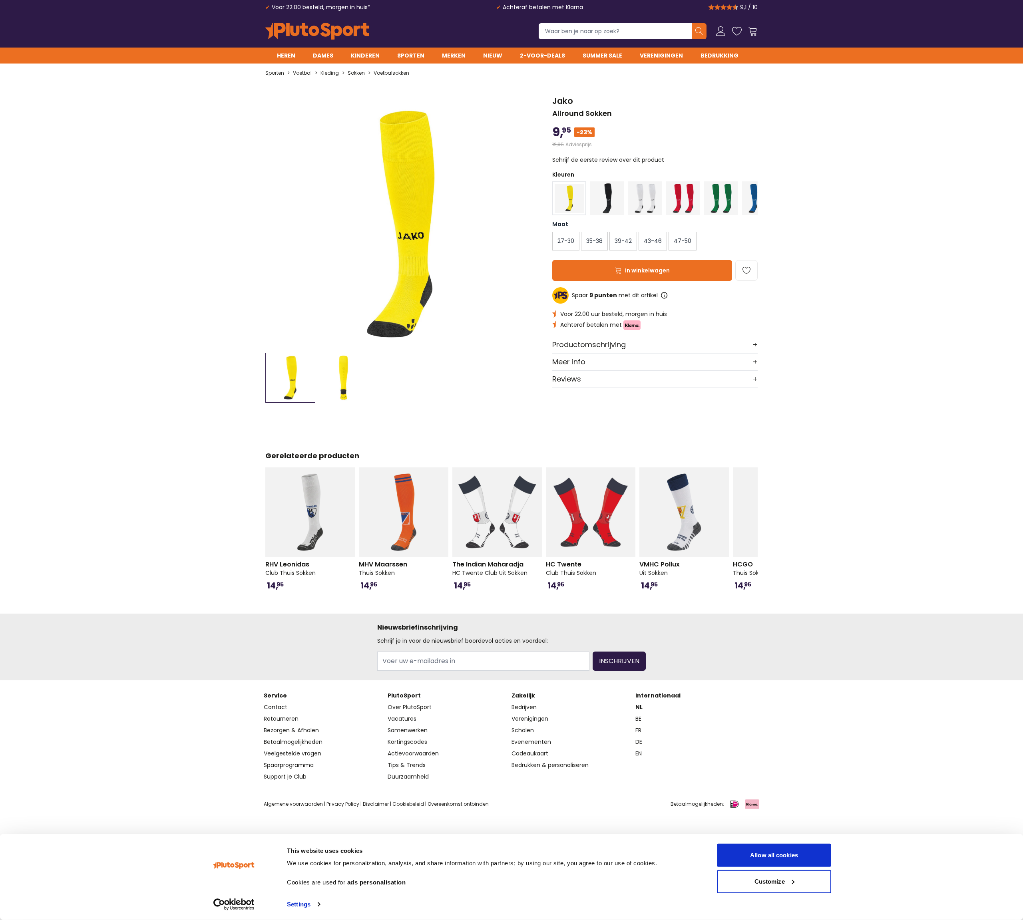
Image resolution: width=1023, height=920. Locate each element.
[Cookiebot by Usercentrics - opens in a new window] (234, 904)
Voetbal (302, 73)
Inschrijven (619, 661)
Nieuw (492, 56)
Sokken (356, 73)
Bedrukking (719, 56)
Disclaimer (376, 804)
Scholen (523, 730)
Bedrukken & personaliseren (550, 765)
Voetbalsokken (391, 73)
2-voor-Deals (542, 56)
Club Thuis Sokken (290, 568)
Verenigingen (661, 56)
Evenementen (531, 742)
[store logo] (317, 31)
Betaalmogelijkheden (293, 742)
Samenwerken (408, 730)
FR (638, 730)
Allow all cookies (774, 855)
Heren (286, 56)
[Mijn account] (721, 31)
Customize (769, 881)
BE (638, 719)
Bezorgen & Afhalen (291, 730)
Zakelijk (523, 695)
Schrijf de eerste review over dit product (608, 160)
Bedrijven (524, 707)
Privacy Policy (342, 804)
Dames (323, 56)
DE (638, 742)
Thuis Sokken (383, 568)
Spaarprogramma (289, 765)
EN (638, 753)
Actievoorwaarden (413, 753)
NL (639, 707)
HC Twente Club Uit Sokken (489, 568)
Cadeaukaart (530, 753)
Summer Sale (602, 56)
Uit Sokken (659, 568)
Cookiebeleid (408, 804)
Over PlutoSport (410, 707)
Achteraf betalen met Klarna (543, 7)
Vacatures (402, 719)
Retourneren (281, 719)
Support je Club (285, 777)
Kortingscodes (407, 742)
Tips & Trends (407, 765)
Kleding (329, 73)
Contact (275, 707)
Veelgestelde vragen (292, 753)
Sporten (410, 56)
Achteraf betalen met (591, 325)
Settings (298, 904)
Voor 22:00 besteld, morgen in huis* (321, 7)
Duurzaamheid (408, 777)
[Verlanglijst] (737, 31)
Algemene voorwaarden (293, 804)
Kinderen (365, 56)
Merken (454, 56)
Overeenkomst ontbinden (458, 804)
